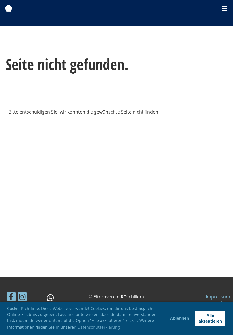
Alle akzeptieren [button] (210, 318)
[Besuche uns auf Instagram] (22, 298)
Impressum (218, 297)
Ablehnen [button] (179, 318)
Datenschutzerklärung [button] (99, 327)
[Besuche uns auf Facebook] (11, 298)
